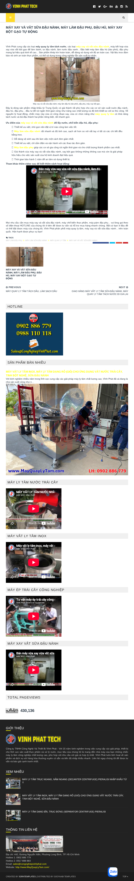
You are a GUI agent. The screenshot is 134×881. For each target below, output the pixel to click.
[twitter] (99, 7)
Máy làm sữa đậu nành (27, 131)
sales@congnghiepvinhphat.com (30, 864)
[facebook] (94, 7)
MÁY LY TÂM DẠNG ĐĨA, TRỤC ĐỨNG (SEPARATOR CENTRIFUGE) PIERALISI (64, 811)
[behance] (111, 7)
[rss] (126, 7)
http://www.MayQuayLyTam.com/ (32, 867)
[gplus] (105, 7)
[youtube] (116, 7)
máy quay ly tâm (104, 114)
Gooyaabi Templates (65, 876)
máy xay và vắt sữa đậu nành (92, 46)
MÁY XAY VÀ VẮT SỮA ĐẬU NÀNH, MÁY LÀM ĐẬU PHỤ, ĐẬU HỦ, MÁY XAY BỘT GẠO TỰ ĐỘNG (24, 274)
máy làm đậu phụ (14, 240)
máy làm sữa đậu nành (36, 240)
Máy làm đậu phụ (23, 147)
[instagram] (121, 7)
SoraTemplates (27, 876)
